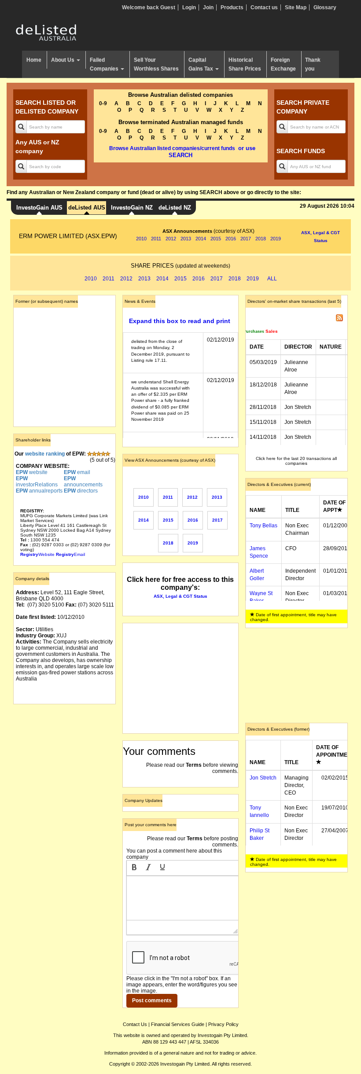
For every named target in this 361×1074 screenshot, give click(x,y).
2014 (200, 238)
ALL (272, 279)
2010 (141, 238)
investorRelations (37, 481)
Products (232, 7)
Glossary (324, 7)
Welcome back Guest (148, 7)
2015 (215, 238)
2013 (185, 238)
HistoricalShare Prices (244, 64)
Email (70, 554)
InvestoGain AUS (39, 207)
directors (81, 491)
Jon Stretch (263, 778)
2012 (171, 238)
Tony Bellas (263, 525)
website (32, 472)
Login (189, 7)
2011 (156, 238)
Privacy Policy (223, 1024)
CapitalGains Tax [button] (201, 64)
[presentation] (134, 868)
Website (37, 554)
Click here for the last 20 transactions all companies (296, 461)
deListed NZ (174, 207)
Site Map (295, 7)
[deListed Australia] (46, 32)
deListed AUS (86, 207)
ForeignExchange (283, 64)
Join (208, 7)
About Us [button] (63, 60)
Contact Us (135, 1024)
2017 (245, 238)
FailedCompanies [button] (105, 64)
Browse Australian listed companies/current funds (172, 148)
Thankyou (312, 64)
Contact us (264, 7)
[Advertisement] (64, 755)
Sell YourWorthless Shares (156, 64)
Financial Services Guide (177, 1024)
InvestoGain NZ (132, 207)
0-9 (103, 103)
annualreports (39, 491)
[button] (134, 868)
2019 (275, 238)
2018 (260, 238)
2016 (230, 238)
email (77, 472)
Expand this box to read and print (179, 320)
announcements (83, 481)
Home (33, 60)
